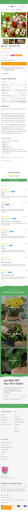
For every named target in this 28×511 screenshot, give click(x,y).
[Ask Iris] (21, 6)
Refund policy (3, 499)
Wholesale (16, 431)
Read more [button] (3, 212)
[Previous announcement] (1, 2)
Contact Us (3, 452)
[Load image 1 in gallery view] (5, 41)
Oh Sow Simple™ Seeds (14, 334)
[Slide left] (1, 41)
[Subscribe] (22, 396)
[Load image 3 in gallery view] (17, 41)
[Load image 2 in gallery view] (11, 41)
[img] (4, 189)
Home (2, 9)
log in (12, 69)
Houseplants (14, 360)
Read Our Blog (4, 419)
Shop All (7, 9)
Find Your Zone (4, 417)
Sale (15, 414)
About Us (3, 414)
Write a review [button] (14, 180)
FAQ (2, 454)
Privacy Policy (4, 456)
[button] (2, 6)
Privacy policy (9, 499)
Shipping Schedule (7, 160)
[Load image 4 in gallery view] (22, 41)
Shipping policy (22, 499)
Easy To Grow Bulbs (8, 497)
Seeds (15, 426)
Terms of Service (5, 459)
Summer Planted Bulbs (19, 422)
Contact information (4, 502)
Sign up (8, 69)
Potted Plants (17, 424)
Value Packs (17, 417)
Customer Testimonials (6, 424)
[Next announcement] (26, 2)
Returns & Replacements (6, 447)
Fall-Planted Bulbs (14, 307)
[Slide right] (26, 41)
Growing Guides (4, 449)
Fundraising (3, 422)
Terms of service (16, 499)
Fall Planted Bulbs (18, 419)
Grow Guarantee (6, 157)
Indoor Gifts (17, 429)
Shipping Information (6, 442)
